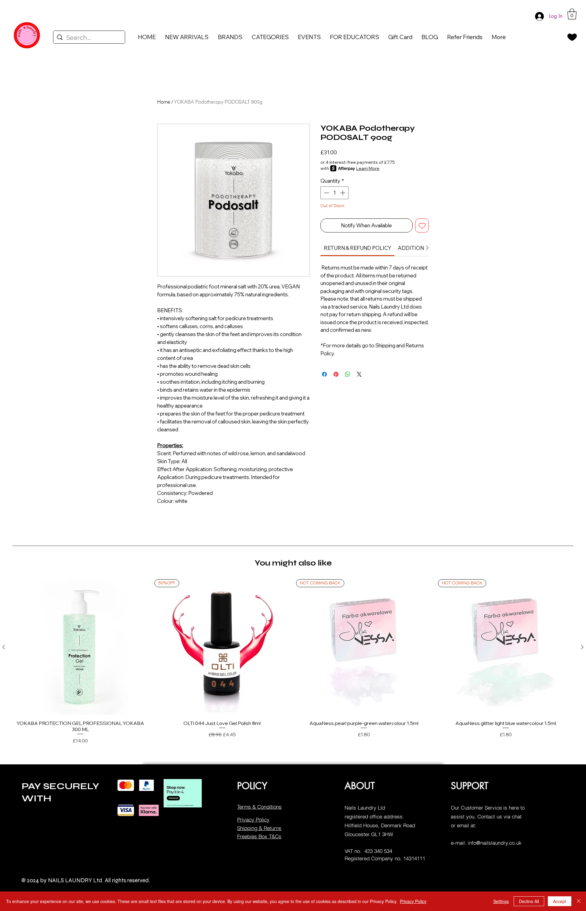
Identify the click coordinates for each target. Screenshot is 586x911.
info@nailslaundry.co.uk (495, 843)
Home (163, 102)
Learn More (367, 168)
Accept (559, 901)
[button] (572, 14)
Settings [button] (501, 901)
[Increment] (343, 193)
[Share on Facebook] (324, 374)
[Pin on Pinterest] (336, 374)
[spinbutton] (335, 193)
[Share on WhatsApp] (347, 374)
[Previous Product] (3, 647)
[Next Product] (582, 647)
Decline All (529, 901)
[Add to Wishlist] (422, 225)
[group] (293, 662)
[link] (357, 248)
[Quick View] (80, 647)
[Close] (578, 901)
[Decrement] (326, 193)
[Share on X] (359, 374)
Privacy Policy (413, 901)
